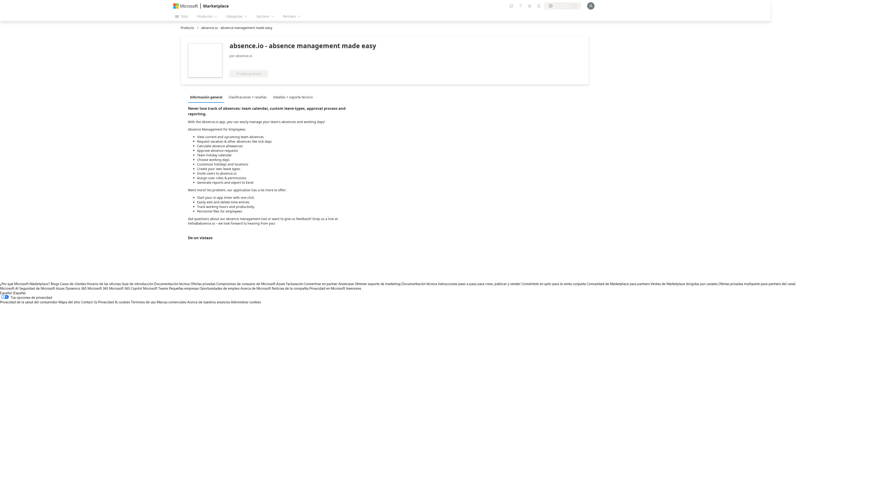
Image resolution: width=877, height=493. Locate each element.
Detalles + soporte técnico (293, 97)
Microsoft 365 (97, 288)
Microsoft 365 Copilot (125, 288)
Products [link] (187, 28)
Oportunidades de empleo (220, 288)
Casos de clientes (73, 283)
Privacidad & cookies (114, 302)
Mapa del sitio (69, 302)
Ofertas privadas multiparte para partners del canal (757, 283)
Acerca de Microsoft (255, 288)
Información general (206, 97)
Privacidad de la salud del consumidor (29, 302)
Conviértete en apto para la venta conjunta (553, 283)
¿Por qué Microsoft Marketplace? (25, 283)
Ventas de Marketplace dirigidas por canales (684, 283)
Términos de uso (143, 302)
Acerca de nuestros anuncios (208, 302)
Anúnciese (346, 283)
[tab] (207, 97)
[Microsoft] (185, 6)
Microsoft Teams (155, 288)
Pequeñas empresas (184, 288)
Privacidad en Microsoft (327, 288)
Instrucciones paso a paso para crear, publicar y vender (479, 283)
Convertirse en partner (321, 283)
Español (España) (13, 293)
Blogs (55, 283)
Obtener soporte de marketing (378, 283)
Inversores (353, 288)
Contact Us (89, 302)
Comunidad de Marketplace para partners (618, 283)
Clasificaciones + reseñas (248, 97)
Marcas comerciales (171, 302)
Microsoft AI (9, 288)
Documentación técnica (172, 283)
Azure (60, 288)
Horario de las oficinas (104, 283)
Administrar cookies (246, 302)
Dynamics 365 (76, 288)
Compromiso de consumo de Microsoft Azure (251, 283)
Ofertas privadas (203, 283)
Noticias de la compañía (290, 288)
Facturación (294, 283)
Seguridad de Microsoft (37, 288)
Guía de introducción (137, 283)
